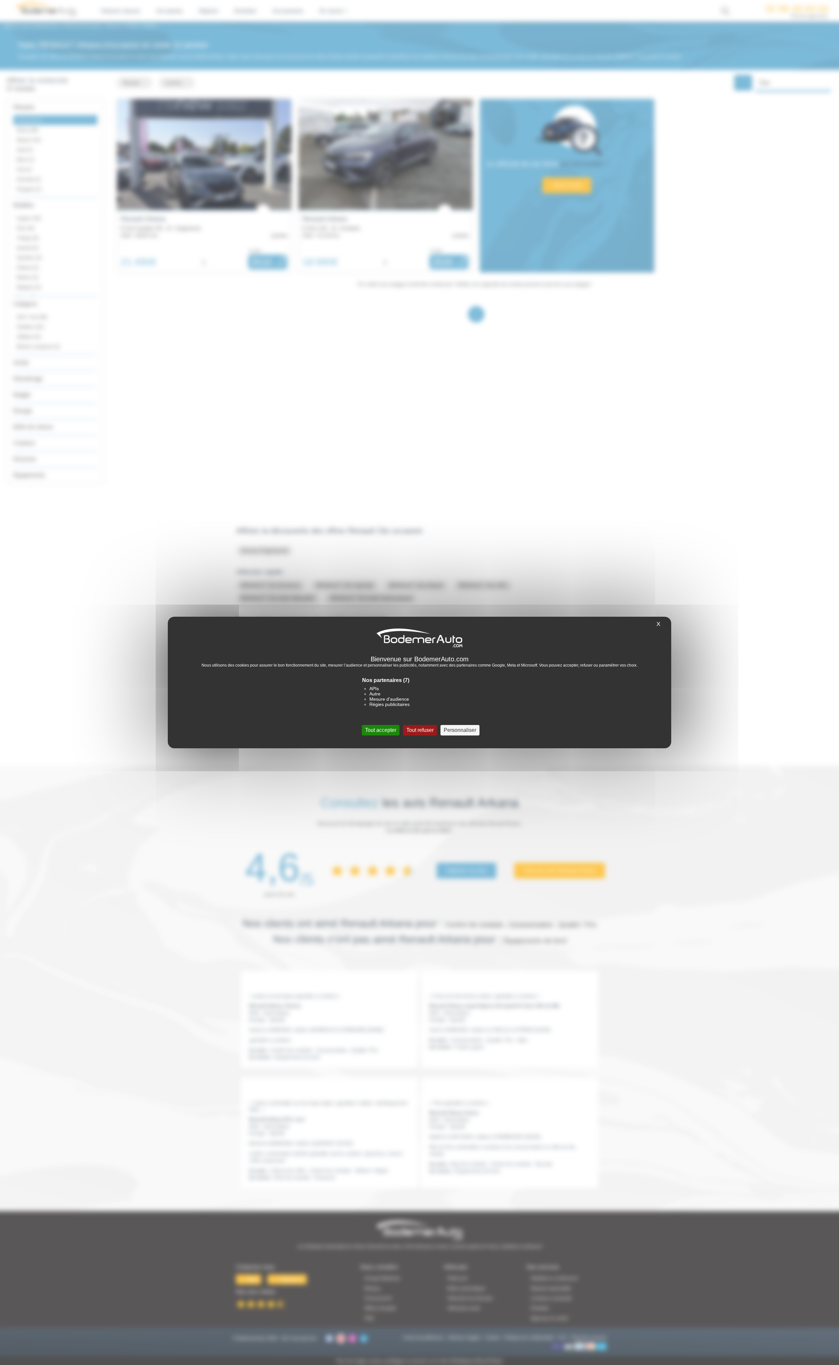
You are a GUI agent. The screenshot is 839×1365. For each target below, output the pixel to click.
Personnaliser (460, 730)
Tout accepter (380, 730)
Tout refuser (420, 730)
